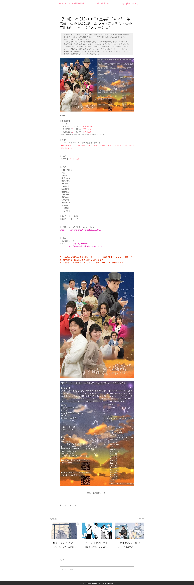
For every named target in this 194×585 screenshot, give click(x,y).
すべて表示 (140, 518)
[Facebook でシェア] (61, 505)
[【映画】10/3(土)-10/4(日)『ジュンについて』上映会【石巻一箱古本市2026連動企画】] (64, 531)
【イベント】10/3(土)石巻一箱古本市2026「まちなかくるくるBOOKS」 (97, 545)
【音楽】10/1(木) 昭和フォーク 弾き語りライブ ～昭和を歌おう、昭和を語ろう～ (129, 545)
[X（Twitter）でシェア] (65, 505)
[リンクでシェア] (75, 505)
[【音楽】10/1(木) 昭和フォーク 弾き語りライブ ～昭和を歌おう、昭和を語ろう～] (129, 531)
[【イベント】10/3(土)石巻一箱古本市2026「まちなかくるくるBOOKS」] (97, 531)
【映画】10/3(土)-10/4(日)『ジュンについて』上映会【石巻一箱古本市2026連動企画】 (63, 545)
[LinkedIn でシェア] (70, 505)
